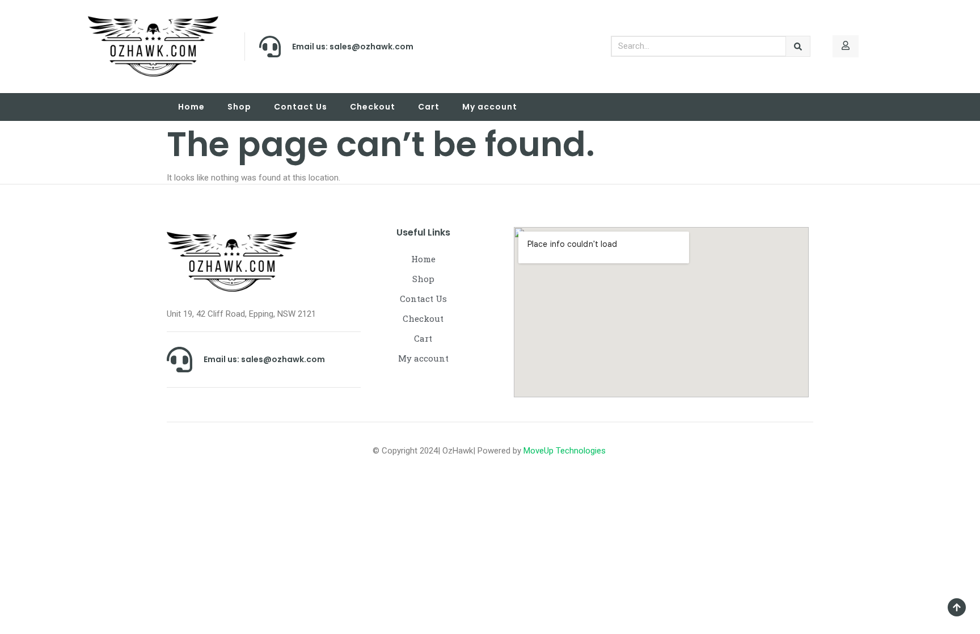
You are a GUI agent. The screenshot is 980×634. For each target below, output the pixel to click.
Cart (429, 106)
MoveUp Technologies (565, 451)
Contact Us (300, 106)
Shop (239, 106)
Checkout (372, 106)
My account (489, 106)
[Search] (798, 46)
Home (191, 106)
